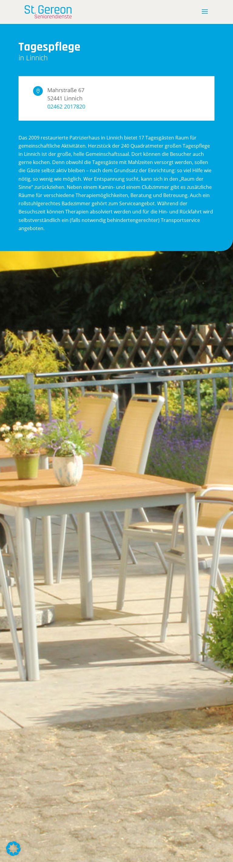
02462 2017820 (66, 106)
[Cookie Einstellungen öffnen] (13, 854)
